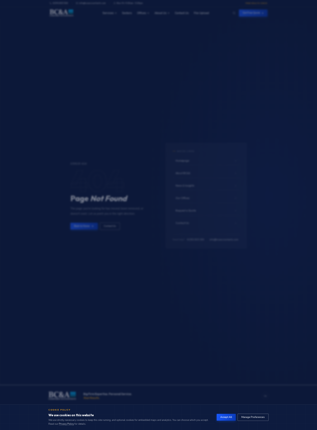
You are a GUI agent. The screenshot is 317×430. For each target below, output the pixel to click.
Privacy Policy (66, 424)
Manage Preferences (253, 417)
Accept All (226, 417)
